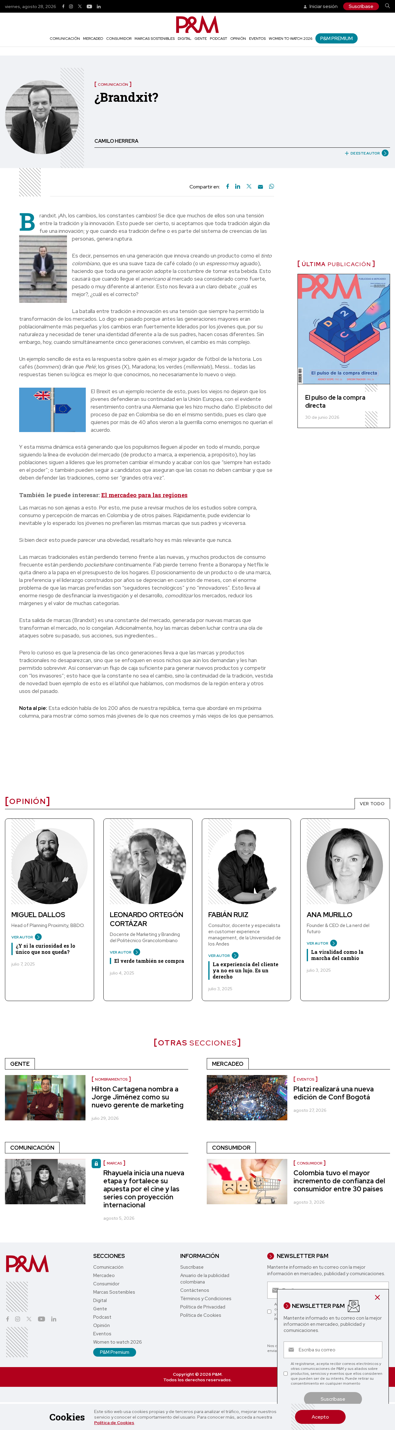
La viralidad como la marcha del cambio (337, 955)
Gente (200, 38)
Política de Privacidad (202, 1307)
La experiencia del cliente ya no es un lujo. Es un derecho (245, 970)
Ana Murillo (329, 914)
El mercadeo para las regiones (144, 495)
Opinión (238, 38)
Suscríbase (361, 6)
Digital (184, 38)
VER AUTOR (22, 937)
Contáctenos (194, 1290)
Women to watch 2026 (290, 38)
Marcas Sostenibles (155, 38)
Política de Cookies (114, 1422)
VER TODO (372, 803)
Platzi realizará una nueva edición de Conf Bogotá (333, 1093)
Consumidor (118, 38)
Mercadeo (93, 38)
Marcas (114, 1163)
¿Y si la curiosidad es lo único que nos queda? (45, 948)
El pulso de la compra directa (335, 402)
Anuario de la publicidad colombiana (204, 1278)
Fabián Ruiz (228, 914)
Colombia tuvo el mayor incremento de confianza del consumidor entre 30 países (339, 1180)
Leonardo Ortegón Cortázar (146, 919)
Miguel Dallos (38, 914)
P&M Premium (336, 38)
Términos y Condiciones (205, 1299)
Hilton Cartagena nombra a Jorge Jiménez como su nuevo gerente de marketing (138, 1097)
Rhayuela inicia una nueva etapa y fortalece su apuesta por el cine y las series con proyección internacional (143, 1189)
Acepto (320, 1417)
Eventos (257, 38)
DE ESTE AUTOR (365, 153)
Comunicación (65, 38)
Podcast (218, 38)
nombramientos (111, 1079)
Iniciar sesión (323, 6)
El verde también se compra (149, 961)
